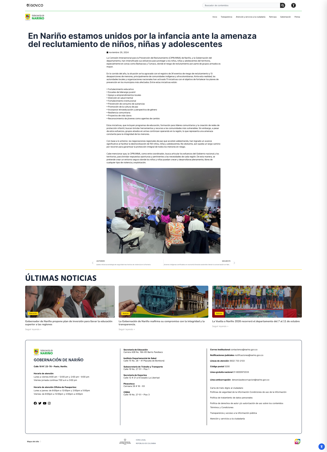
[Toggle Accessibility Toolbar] (321, 446)
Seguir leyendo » (33, 329)
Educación (33, 313)
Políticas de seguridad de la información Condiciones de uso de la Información (248, 392)
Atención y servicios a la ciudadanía (227, 418)
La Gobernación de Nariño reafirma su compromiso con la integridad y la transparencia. (162, 323)
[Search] (282, 5)
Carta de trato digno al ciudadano (226, 388)
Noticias (126, 313)
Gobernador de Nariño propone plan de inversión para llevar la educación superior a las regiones (68, 323)
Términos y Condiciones (221, 407)
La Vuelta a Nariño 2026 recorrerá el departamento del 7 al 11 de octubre (256, 321)
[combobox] (241, 5)
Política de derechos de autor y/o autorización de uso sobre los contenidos (246, 403)
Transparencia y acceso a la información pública (233, 413)
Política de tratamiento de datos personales (231, 397)
